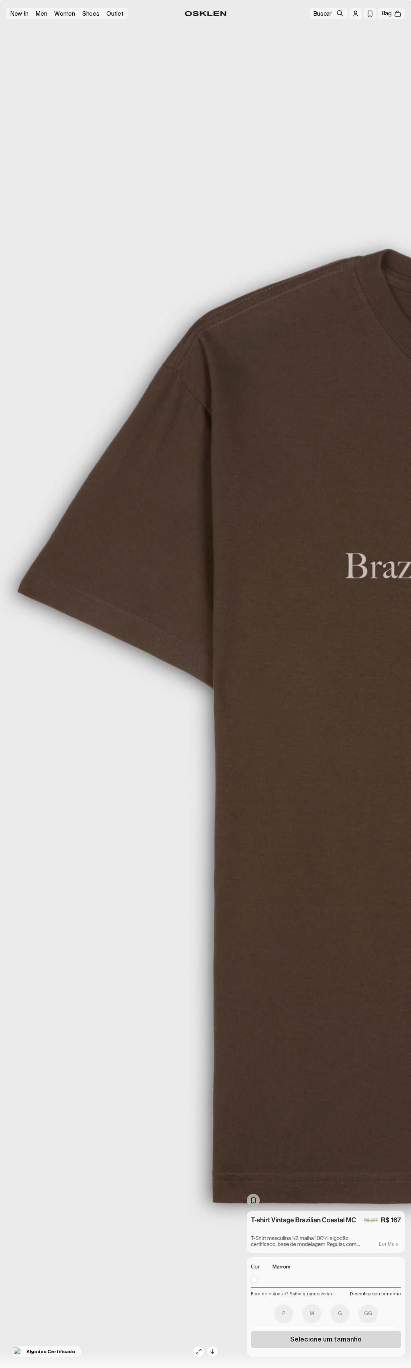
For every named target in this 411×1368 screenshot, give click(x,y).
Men (41, 14)
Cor (255, 1267)
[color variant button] (254, 1279)
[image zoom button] (198, 1351)
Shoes (91, 14)
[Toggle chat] (391, 1312)
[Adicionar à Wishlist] (253, 1200)
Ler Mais (389, 1244)
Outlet (114, 14)
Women (64, 14)
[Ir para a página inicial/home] (206, 13)
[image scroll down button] (212, 1351)
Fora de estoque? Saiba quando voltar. (292, 1294)
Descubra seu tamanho (375, 1294)
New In (19, 14)
